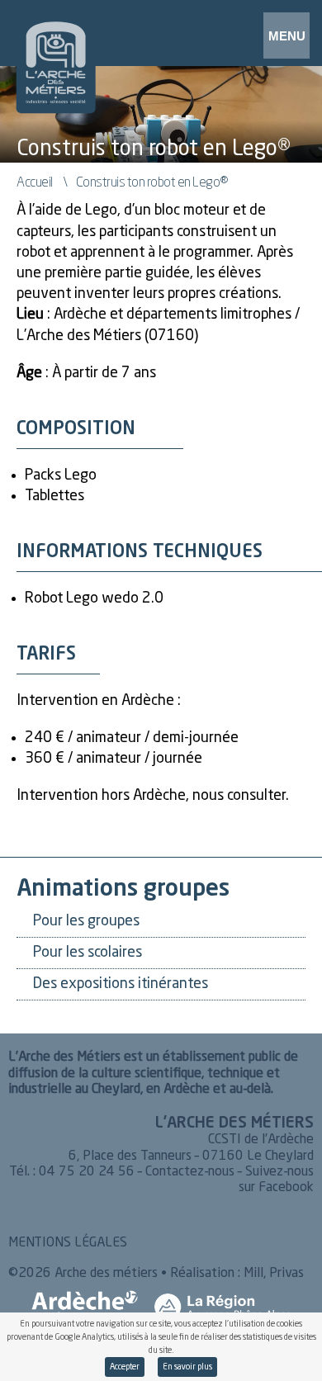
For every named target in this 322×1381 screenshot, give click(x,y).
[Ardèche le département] (84, 1306)
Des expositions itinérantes (120, 984)
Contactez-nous (189, 1172)
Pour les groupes (86, 921)
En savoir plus (187, 1367)
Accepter (125, 1367)
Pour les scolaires (87, 952)
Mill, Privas (274, 1273)
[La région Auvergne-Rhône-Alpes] (222, 1306)
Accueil (35, 181)
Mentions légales (67, 1243)
